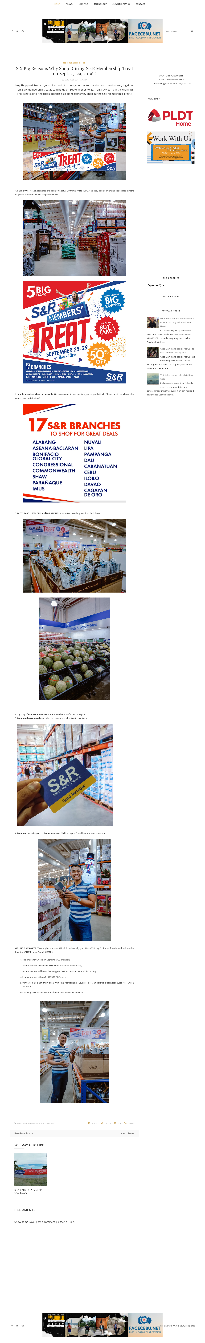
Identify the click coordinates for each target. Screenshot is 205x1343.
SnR (43, 1123)
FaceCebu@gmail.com (180, 83)
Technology (100, 4)
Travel (69, 4)
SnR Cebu (49, 1123)
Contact (140, 4)
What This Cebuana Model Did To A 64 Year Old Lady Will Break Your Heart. (177, 322)
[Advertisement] (171, 219)
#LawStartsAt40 (121, 4)
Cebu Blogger (71, 80)
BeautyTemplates (186, 1325)
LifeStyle (83, 4)
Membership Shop (74, 63)
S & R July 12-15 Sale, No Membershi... (28, 1191)
